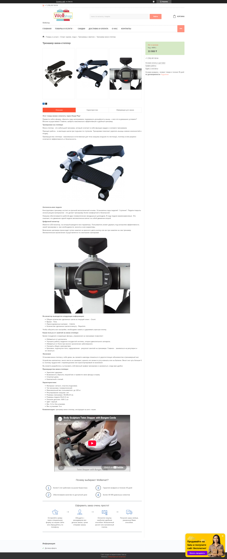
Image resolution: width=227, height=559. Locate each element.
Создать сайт (60, 1)
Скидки (81, 29)
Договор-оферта (51, 548)
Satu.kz (124, 554)
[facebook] (44, 104)
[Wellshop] (63, 15)
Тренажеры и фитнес (86, 37)
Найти (155, 16)
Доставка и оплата (98, 29)
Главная (47, 29)
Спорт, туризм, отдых (68, 37)
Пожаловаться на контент (117, 557)
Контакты (126, 29)
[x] (46, 104)
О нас (115, 29)
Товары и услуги (63, 29)
